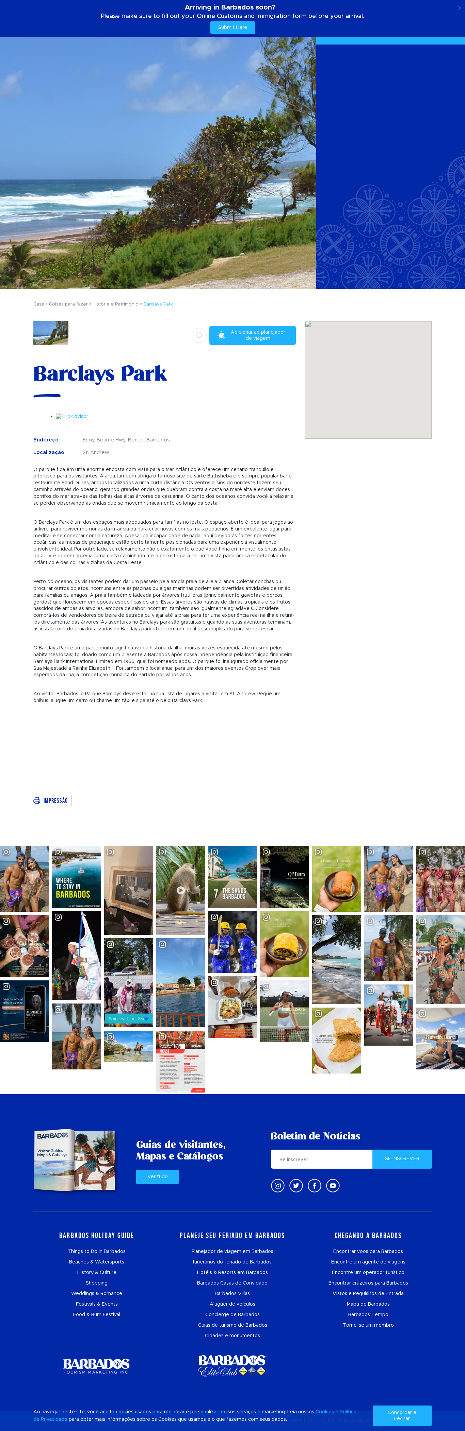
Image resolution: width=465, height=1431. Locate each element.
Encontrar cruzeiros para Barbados (368, 1283)
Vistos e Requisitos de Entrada (368, 1293)
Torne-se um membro (368, 1325)
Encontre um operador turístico (368, 1272)
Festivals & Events (97, 1304)
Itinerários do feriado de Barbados (232, 1262)
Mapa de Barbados (368, 1304)
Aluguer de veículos (232, 1304)
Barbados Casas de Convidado (232, 1283)
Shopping (97, 1283)
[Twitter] (296, 1185)
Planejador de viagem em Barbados (232, 1251)
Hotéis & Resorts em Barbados (232, 1272)
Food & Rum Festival (96, 1314)
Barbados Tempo (368, 1314)
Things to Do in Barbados (97, 1251)
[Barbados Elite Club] (232, 1366)
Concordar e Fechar (402, 1415)
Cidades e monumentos (232, 1335)
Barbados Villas (232, 1293)
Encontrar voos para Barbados (368, 1251)
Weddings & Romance (96, 1293)
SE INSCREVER (402, 1158)
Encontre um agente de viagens (368, 1262)
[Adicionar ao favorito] (199, 335)
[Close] (459, 7)
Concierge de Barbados (232, 1314)
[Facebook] (314, 1185)
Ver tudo (157, 1176)
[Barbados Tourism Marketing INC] (97, 1366)
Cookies (325, 1412)
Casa (38, 304)
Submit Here (232, 27)
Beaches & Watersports (96, 1262)
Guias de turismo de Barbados (232, 1325)
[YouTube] (333, 1185)
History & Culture (96, 1272)
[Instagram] (278, 1185)
